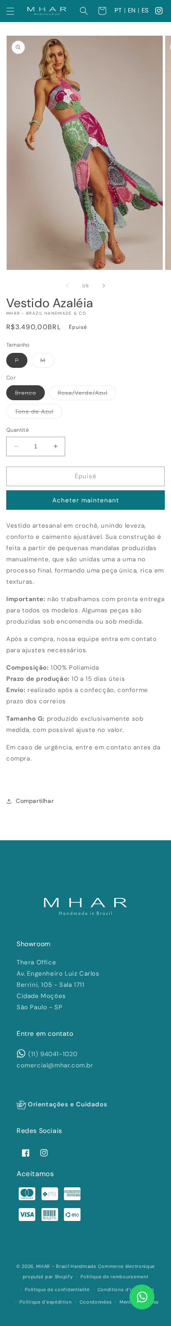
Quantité (17, 429)
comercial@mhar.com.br (55, 1065)
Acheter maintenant (85, 500)
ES (145, 10)
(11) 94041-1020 (53, 1054)
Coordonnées (96, 1302)
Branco (30, 394)
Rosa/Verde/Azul (87, 394)
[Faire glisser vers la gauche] (67, 285)
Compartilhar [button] (35, 801)
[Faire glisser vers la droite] (104, 285)
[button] (10, 11)
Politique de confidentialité (57, 1289)
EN (132, 10)
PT (118, 10)
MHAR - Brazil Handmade (66, 1266)
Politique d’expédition (45, 1302)
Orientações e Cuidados (66, 1104)
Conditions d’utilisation (126, 1289)
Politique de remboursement (114, 1277)
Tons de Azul (38, 413)
